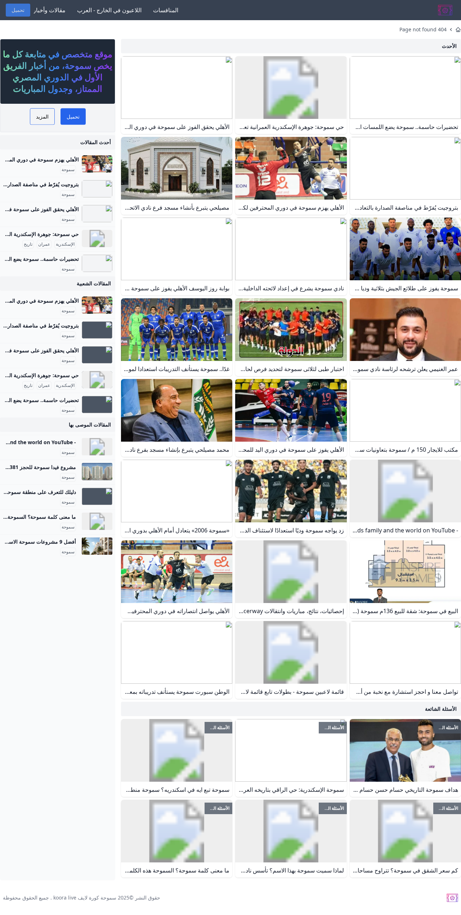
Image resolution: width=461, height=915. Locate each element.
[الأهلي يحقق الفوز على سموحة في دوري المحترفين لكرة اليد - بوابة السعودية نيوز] (97, 213)
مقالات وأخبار (49, 10)
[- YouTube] (97, 446)
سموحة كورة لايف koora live (85, 897)
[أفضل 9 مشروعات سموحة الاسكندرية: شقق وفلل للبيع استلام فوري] (97, 546)
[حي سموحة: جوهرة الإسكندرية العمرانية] (97, 238)
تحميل (18, 9)
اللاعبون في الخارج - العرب (109, 10)
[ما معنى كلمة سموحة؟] (97, 521)
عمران (44, 244)
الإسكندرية (65, 244)
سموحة (68, 170)
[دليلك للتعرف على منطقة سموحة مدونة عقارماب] (97, 496)
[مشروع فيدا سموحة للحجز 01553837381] (97, 471)
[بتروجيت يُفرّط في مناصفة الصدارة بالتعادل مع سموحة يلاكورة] (97, 188)
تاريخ (28, 244)
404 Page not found (423, 29)
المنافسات (165, 10)
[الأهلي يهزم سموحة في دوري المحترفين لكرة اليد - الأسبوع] (97, 164)
